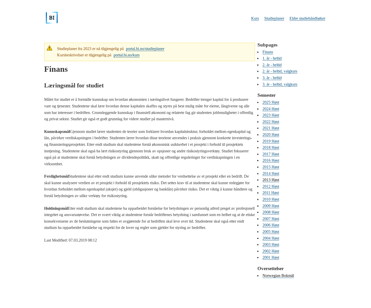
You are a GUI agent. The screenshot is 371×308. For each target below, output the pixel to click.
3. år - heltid (272, 78)
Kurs (255, 18)
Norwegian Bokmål (278, 275)
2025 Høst (270, 102)
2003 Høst (270, 244)
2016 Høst (270, 160)
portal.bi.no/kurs (127, 55)
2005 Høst (270, 231)
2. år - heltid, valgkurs (279, 71)
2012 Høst (270, 186)
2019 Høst (270, 141)
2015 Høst (270, 167)
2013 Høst (270, 180)
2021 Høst (270, 128)
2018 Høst (270, 147)
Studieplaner (274, 18)
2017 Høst (270, 154)
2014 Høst (270, 173)
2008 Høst (270, 212)
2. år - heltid (272, 65)
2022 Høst (270, 122)
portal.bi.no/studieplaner (145, 48)
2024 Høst (270, 109)
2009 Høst (270, 206)
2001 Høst (270, 257)
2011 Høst (270, 193)
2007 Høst (270, 219)
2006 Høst (270, 225)
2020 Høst (270, 134)
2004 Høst (270, 238)
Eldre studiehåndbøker (307, 18)
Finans (267, 52)
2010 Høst (270, 199)
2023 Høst (270, 115)
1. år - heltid (272, 58)
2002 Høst (270, 251)
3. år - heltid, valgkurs (279, 84)
